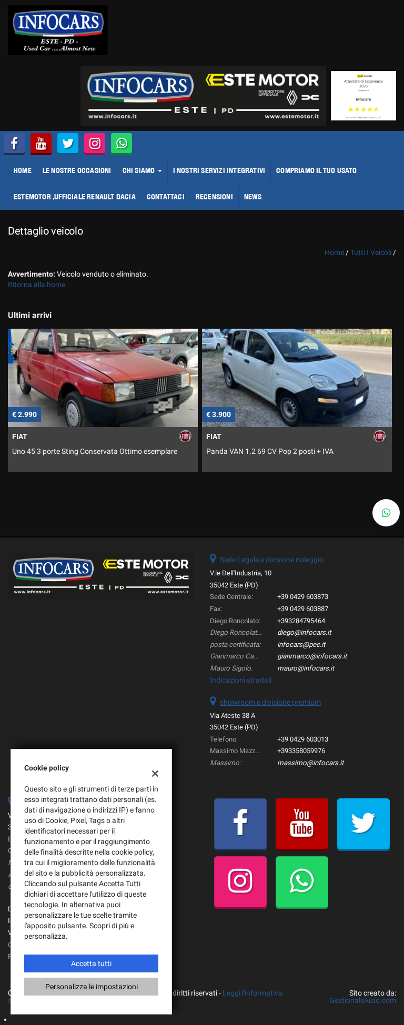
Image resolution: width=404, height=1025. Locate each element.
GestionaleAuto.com (362, 1000)
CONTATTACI (166, 196)
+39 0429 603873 (302, 597)
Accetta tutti (91, 963)
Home (23, 170)
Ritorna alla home (36, 284)
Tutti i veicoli (370, 252)
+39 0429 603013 (302, 739)
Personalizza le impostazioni (91, 986)
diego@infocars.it (304, 632)
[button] (386, 512)
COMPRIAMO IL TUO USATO (316, 170)
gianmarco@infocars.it (312, 656)
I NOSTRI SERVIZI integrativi (219, 170)
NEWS (253, 196)
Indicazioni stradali (240, 680)
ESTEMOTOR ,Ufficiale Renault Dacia (75, 196)
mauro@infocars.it (305, 668)
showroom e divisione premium (270, 702)
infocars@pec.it (301, 644)
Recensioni (214, 196)
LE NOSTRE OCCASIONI (77, 170)
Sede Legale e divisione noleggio (272, 559)
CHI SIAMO (140, 170)
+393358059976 (301, 751)
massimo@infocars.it (310, 763)
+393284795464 (301, 621)
